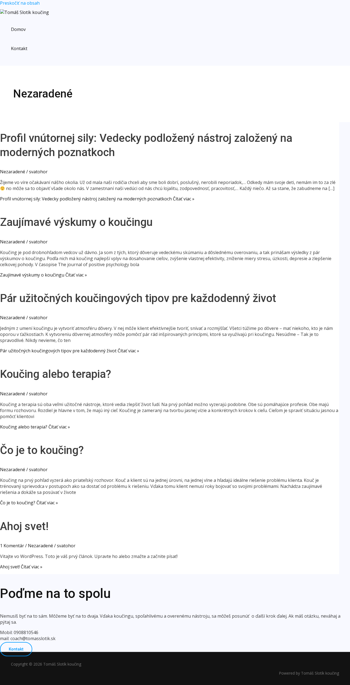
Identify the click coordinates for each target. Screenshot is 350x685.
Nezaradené (12, 172)
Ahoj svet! (24, 526)
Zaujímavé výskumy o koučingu (76, 222)
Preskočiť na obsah (20, 3)
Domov (18, 29)
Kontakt (19, 48)
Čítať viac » (97, 199)
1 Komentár (12, 546)
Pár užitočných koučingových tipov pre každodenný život (138, 298)
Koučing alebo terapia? (55, 374)
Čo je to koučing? (42, 450)
